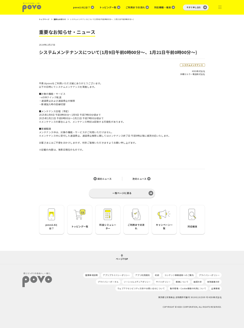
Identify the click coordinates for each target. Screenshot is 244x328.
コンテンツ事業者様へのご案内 (179, 275)
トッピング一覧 (107, 7)
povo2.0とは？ (81, 7)
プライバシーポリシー (209, 275)
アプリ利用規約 (142, 275)
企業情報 (215, 288)
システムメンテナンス (192, 65)
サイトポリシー (163, 281)
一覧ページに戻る (122, 193)
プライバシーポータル (108, 281)
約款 (157, 275)
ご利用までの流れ (135, 7)
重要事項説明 (91, 275)
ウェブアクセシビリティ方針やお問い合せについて (141, 288)
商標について (182, 281)
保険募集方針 (213, 281)
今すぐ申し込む (194, 7)
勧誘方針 (198, 281)
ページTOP (122, 258)
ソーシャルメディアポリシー (137, 281)
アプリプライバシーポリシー (116, 275)
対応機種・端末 (162, 7)
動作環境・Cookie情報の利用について (188, 288)
